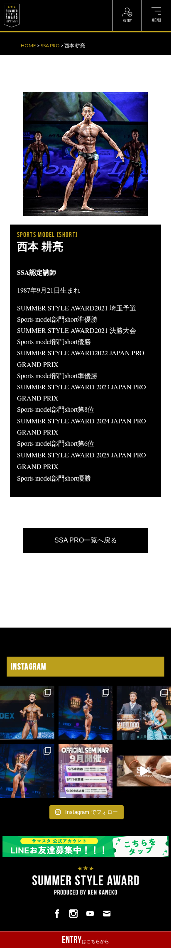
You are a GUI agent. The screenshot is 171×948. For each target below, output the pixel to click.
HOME (28, 45)
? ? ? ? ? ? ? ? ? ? (41, 4)
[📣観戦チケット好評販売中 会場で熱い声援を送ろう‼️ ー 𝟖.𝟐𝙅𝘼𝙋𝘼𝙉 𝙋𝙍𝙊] (27, 713)
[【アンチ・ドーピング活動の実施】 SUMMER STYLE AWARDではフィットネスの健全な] (144, 771)
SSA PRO (50, 45)
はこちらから (85, 939)
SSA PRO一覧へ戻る (85, 540)
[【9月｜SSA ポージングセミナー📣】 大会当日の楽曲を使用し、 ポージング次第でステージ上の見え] (86, 771)
